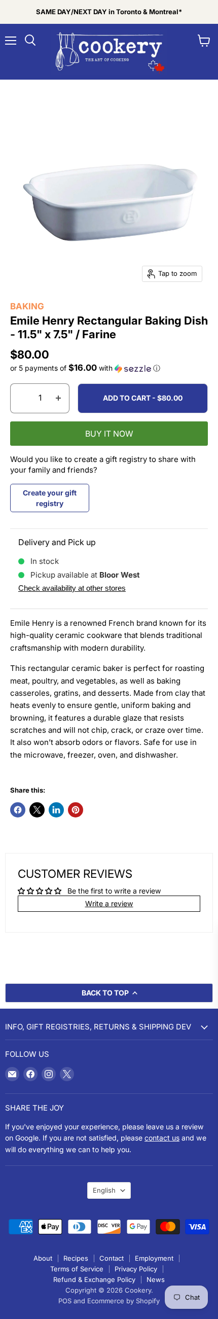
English (104, 1190)
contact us (161, 1137)
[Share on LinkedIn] (56, 809)
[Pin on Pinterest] (75, 809)
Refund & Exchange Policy (94, 1279)
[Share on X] (37, 809)
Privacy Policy (136, 1269)
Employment (154, 1258)
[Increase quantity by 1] (58, 398)
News (156, 1279)
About (42, 1258)
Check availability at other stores (72, 588)
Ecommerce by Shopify (123, 1301)
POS (64, 1301)
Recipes (75, 1258)
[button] (109, 368)
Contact (111, 1258)
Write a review (109, 903)
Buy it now (109, 434)
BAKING (27, 306)
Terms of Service (76, 1269)
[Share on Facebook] (17, 809)
